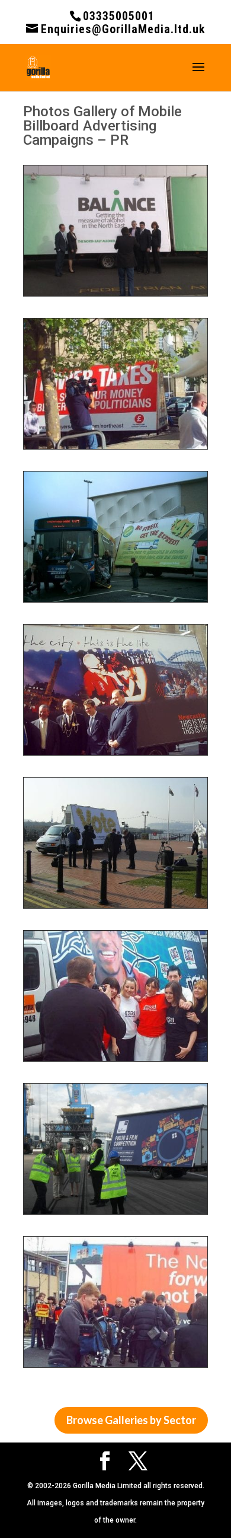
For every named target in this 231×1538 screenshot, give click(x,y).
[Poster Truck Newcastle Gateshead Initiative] (115, 755)
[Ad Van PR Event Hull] (115, 1061)
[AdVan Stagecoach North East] (115, 602)
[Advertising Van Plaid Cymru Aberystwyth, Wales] (115, 908)
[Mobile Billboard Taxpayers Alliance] (115, 449)
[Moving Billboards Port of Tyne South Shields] (115, 1214)
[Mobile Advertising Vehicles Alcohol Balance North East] (115, 296)
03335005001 (119, 16)
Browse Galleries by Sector (131, 1419)
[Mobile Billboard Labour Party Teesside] (115, 1367)
